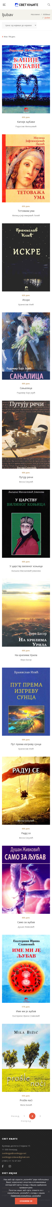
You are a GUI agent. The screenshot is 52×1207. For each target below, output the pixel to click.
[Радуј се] (26, 791)
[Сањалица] (26, 346)
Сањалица (26, 388)
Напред (26, 1120)
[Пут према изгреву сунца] (26, 702)
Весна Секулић (26, 481)
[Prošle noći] (26, 1058)
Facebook (2, 1166)
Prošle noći (26, 1100)
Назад (15, 1116)
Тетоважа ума (26, 210)
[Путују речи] (26, 435)
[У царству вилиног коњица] (26, 524)
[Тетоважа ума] (26, 168)
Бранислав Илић (26, 304)
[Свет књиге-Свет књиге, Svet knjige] (26, 4)
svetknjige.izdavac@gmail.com (16, 1157)
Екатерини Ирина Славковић (26, 1015)
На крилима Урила (26, 655)
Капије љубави (26, 121)
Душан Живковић (26, 926)
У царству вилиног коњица (26, 566)
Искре (26, 299)
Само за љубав (26, 922)
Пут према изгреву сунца (26, 744)
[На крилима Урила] (26, 613)
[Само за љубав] (26, 880)
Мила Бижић (26, 1105)
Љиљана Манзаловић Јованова (26, 570)
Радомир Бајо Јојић (26, 392)
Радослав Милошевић (26, 126)
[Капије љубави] (26, 79)
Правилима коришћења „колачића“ (26, 1196)
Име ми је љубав (26, 1011)
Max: (9, 36)
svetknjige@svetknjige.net (14, 1153)
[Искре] (26, 257)
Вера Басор (26, 659)
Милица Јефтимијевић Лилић (26, 215)
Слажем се (26, 1201)
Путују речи (26, 477)
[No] (48, 1191)
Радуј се (26, 833)
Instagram (10, 1166)
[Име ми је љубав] (26, 969)
